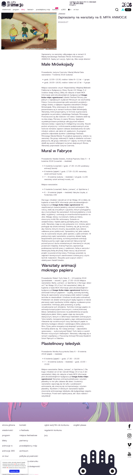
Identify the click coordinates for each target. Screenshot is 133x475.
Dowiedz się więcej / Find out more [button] (17, 467)
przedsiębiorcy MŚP (43, 9)
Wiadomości (6, 9)
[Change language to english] (126, 10)
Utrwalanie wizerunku (28, 461)
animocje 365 (8, 451)
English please (79, 425)
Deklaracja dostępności (29, 466)
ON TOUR (76, 9)
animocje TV (7, 445)
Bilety (4, 440)
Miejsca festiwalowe (28, 435)
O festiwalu (24, 430)
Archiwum (23, 451)
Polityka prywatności (28, 456)
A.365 (63, 9)
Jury (46, 435)
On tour (5, 456)
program (16, 9)
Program (6, 435)
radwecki (36, 474)
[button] (30, 9)
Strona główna (8, 425)
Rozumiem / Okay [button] (14, 471)
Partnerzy (23, 440)
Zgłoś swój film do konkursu (56, 425)
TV (70, 9)
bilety (23, 9)
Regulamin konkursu (53, 430)
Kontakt (22, 425)
